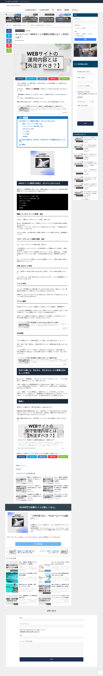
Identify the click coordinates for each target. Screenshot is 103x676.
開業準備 (67, 10)
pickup (28, 30)
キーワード (78, 18)
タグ (76, 31)
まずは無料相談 (38, 544)
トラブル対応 (25, 131)
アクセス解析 (25, 133)
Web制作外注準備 (44, 10)
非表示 (25, 117)
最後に (23, 144)
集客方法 (59, 10)
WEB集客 (24, 136)
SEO (53, 10)
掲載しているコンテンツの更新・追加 (32, 123)
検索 (85, 39)
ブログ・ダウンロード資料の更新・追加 (32, 126)
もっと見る (85, 199)
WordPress (75, 10)
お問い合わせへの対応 (28, 128)
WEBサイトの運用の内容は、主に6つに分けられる (37, 121)
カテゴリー (78, 25)
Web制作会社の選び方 (30, 10)
